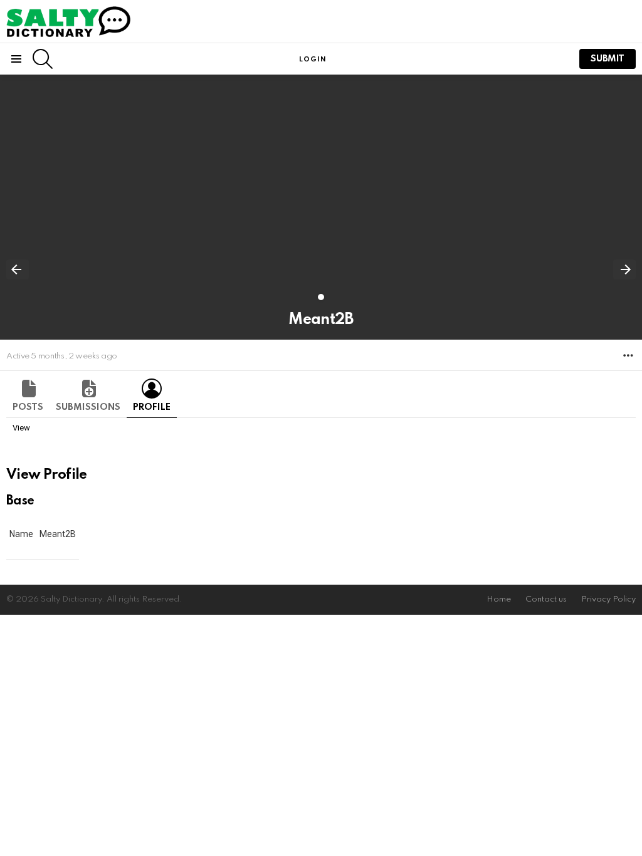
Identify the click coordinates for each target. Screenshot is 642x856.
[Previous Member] (17, 269)
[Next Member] (624, 269)
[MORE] (628, 355)
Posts (28, 407)
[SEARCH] (43, 59)
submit (607, 59)
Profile (152, 407)
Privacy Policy (608, 599)
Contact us (546, 599)
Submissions (88, 407)
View (21, 427)
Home (499, 599)
